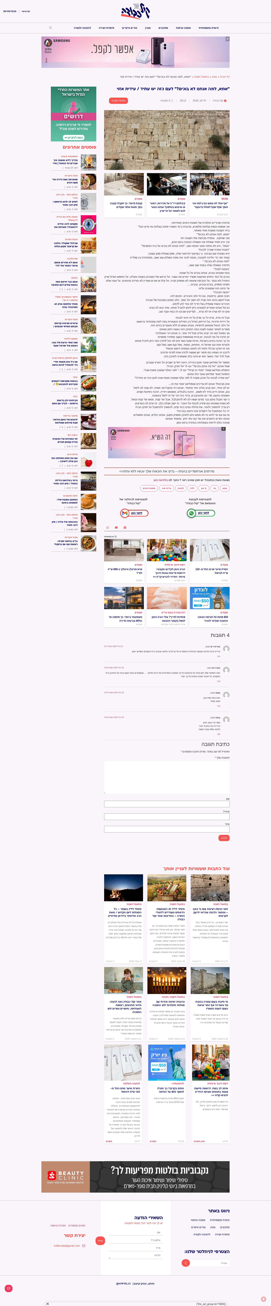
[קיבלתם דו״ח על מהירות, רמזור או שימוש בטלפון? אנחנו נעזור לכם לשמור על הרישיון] (167, 184)
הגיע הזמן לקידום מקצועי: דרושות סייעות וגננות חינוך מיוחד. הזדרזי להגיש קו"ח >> (169, 573)
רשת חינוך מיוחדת (175, 564)
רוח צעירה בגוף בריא (173, 612)
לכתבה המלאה (131, 1083)
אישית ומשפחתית (209, 28)
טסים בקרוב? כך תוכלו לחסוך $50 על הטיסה (170, 1090)
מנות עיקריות (71, 175)
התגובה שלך (222, 758)
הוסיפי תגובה (118, 100)
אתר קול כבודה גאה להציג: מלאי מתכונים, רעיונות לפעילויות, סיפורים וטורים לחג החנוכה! (124, 1007)
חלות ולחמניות (70, 495)
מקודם (181, 199)
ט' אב (204, 488)
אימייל (226, 811)
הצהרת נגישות (58, 1225)
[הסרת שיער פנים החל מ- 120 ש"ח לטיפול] (210, 550)
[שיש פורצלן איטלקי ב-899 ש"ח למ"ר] (124, 550)
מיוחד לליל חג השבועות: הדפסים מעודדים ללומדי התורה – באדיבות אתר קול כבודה (168, 914)
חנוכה (165, 997)
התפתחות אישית (69, 156)
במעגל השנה (201, 76)
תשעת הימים (149, 488)
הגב (218, 656)
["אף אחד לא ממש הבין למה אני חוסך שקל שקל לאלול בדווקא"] (210, 184)
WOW (224, 199)
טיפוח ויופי (72, 435)
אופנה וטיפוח (183, 28)
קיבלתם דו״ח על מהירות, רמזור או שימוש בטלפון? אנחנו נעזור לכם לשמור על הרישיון (167, 207)
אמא (224, 488)
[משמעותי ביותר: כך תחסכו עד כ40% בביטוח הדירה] (124, 598)
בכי (214, 488)
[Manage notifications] (263, 1299)
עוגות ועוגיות (71, 239)
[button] (124, 527)
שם (228, 799)
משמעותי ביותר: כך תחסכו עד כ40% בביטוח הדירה (125, 619)
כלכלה (74, 278)
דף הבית (225, 76)
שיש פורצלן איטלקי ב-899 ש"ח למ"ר (125, 571)
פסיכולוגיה (72, 258)
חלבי (75, 377)
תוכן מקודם (199, 1141)
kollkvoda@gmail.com (67, 1245)
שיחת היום (72, 454)
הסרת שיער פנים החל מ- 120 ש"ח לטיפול (211, 571)
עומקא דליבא (71, 338)
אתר (227, 824)
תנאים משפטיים (76, 1225)
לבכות (181, 488)
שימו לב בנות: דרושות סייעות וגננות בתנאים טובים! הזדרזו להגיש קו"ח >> (211, 1092)
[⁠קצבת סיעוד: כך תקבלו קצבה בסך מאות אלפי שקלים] (124, 184)
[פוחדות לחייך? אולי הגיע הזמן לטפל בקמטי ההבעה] (167, 598)
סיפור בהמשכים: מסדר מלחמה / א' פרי (66, 298)
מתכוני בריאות (70, 415)
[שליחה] (182, 1263)
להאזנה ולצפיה (82, 28)
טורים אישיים (129, 28)
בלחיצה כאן (161, 480)
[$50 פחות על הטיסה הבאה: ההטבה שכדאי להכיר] (210, 598)
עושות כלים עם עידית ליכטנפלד (67, 218)
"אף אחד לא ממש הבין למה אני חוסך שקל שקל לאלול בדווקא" (210, 205)
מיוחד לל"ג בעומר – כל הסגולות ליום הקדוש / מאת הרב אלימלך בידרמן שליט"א (124, 912)
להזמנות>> (178, 1083)
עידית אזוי (166, 488)
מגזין (148, 28)
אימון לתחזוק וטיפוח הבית (65, 358)
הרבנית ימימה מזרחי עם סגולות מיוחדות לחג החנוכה (169, 1003)
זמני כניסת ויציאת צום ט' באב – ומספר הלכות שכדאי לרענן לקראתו (210, 912)
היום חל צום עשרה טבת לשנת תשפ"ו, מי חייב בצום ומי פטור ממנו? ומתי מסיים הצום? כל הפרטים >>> (210, 1019)
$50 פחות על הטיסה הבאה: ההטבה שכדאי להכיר (212, 619)
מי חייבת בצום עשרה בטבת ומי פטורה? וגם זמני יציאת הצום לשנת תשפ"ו (211, 1005)
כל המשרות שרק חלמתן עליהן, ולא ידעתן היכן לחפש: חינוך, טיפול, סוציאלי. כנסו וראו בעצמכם (212, 1105)
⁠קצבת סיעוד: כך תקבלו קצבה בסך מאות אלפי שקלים (126, 205)
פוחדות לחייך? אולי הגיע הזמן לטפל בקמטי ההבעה (168, 619)
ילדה (192, 488)
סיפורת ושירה (106, 28)
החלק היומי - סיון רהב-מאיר (67, 196)
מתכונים (163, 28)
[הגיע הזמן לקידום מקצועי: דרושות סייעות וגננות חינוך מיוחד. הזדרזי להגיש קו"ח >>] (167, 550)
